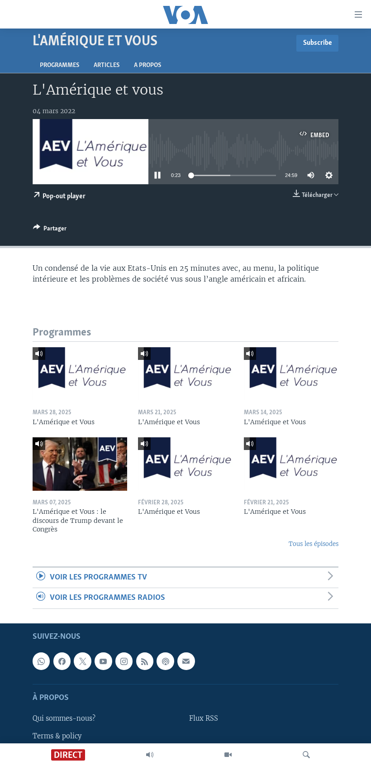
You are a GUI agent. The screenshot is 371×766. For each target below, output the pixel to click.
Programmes (59, 65)
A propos (147, 65)
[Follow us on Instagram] (124, 661)
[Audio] (149, 754)
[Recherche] (306, 754)
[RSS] (144, 661)
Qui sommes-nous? (64, 718)
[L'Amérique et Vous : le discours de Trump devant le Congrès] (80, 464)
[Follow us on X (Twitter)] (82, 661)
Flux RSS (203, 718)
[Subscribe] (186, 661)
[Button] (50, 230)
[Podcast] (165, 661)
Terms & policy (57, 736)
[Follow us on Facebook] (62, 661)
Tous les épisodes (313, 544)
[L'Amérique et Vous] (80, 374)
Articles (106, 65)
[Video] (228, 754)
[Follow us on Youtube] (103, 661)
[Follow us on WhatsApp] (41, 661)
